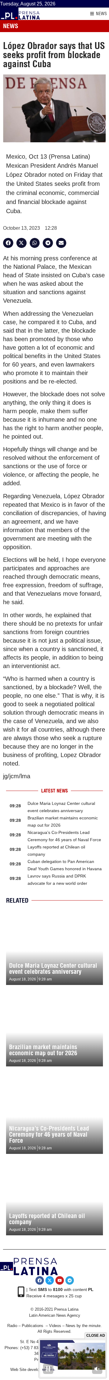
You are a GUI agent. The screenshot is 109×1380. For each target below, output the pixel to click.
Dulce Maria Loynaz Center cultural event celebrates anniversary (53, 968)
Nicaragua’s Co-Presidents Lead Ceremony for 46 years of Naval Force (49, 1134)
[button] (8, 243)
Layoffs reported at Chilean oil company (47, 1219)
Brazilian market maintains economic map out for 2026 (43, 1050)
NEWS (101, 13)
